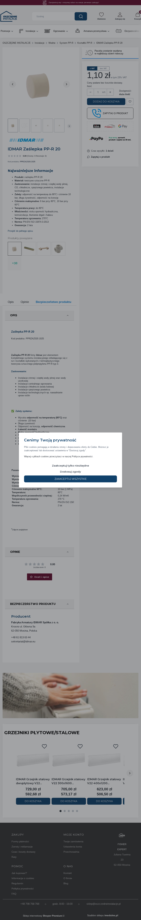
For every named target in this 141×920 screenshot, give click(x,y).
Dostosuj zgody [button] (70, 471)
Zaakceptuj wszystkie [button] (71, 478)
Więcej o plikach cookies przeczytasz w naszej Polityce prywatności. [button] (58, 456)
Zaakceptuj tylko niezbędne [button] (70, 465)
